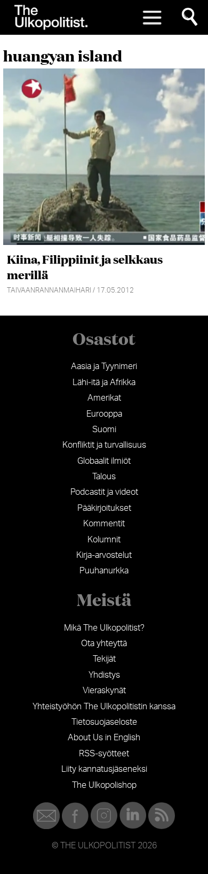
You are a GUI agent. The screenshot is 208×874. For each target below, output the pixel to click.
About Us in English (104, 737)
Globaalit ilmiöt (104, 461)
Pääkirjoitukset (104, 508)
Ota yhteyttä (104, 643)
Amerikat (104, 398)
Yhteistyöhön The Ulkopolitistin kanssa (104, 706)
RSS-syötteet (104, 753)
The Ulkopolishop (104, 785)
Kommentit (104, 523)
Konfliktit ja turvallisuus (104, 445)
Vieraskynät (104, 690)
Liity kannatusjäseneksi (104, 769)
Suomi (104, 429)
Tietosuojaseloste (104, 722)
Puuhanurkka (104, 570)
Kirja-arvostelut (104, 555)
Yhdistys (104, 675)
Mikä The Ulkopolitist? (104, 628)
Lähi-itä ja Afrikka (104, 382)
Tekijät (104, 659)
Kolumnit (104, 539)
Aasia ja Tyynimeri (104, 366)
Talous (104, 476)
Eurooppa (104, 414)
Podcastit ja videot (104, 492)
